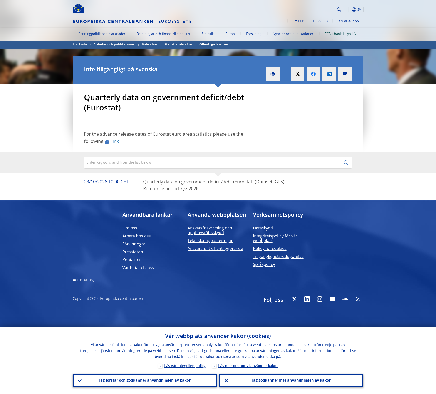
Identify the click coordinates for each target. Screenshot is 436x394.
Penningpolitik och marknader (101, 34)
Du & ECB (320, 21)
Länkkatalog (85, 280)
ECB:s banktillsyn (338, 34)
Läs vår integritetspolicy (185, 366)
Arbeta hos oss (136, 236)
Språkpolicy (264, 265)
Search (339, 10)
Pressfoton (132, 252)
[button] (347, 9)
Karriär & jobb (348, 21)
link (115, 142)
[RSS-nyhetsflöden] (357, 299)
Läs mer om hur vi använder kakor (248, 366)
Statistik (208, 34)
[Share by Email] (345, 74)
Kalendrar (149, 44)
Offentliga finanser (213, 44)
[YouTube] (332, 299)
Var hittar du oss (138, 268)
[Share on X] (297, 74)
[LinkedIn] (307, 299)
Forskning (253, 34)
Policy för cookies (270, 249)
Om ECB (298, 21)
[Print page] (273, 74)
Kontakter (131, 260)
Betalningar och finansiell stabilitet (163, 34)
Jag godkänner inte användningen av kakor (291, 380)
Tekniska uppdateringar (210, 241)
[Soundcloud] (345, 299)
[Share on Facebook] (313, 74)
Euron (230, 34)
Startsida (80, 44)
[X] (294, 299)
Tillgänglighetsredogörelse (278, 257)
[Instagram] (319, 299)
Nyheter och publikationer (293, 34)
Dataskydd (263, 228)
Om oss (129, 228)
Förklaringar (133, 244)
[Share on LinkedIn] (329, 74)
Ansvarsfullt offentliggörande (215, 249)
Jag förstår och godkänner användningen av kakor (145, 380)
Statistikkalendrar (178, 44)
